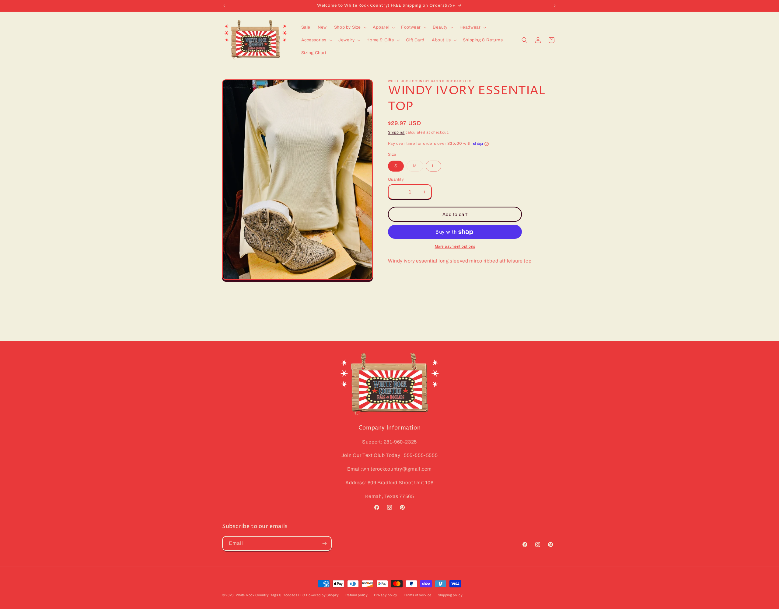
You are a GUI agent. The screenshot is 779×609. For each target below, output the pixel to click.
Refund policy (356, 595)
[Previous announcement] (224, 6)
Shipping (396, 132)
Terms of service (417, 595)
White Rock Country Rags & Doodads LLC (270, 595)
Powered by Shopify (322, 595)
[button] (349, 27)
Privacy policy (385, 595)
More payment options (455, 247)
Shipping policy (450, 595)
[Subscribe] (324, 543)
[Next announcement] (554, 6)
